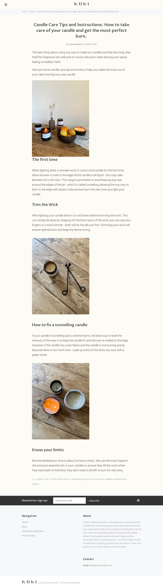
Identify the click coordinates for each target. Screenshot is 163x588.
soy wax (94, 479)
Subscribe (94, 500)
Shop (24, 526)
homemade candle (80, 479)
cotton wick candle (60, 479)
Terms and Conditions (32, 531)
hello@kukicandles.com (101, 565)
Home (24, 12)
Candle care (42, 479)
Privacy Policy (28, 535)
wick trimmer (106, 479)
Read (32, 12)
